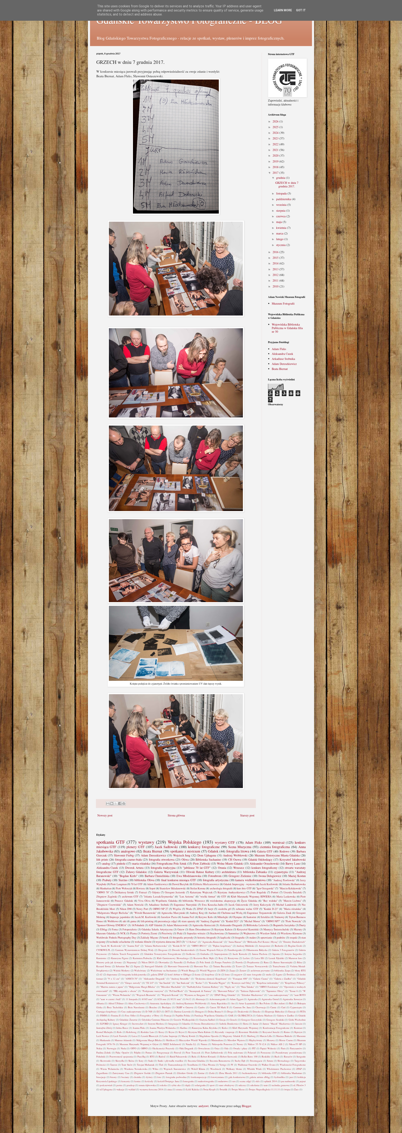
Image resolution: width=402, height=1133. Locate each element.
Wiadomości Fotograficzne (293, 1064)
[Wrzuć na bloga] (112, 803)
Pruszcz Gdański (124, 901)
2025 (276, 127)
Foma (115, 929)
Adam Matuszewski (177, 925)
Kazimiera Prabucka (142, 958)
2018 (276, 167)
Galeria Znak (284, 913)
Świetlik (223, 1089)
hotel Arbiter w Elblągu (179, 974)
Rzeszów (288, 1056)
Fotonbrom (215, 876)
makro (252, 937)
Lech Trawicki (120, 1036)
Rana (266, 962)
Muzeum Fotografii (283, 303)
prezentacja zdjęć (167, 921)
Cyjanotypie (296, 1007)
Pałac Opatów (122, 1052)
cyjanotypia (281, 872)
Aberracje (200, 999)
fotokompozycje (199, 1077)
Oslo (226, 1048)
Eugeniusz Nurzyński (185, 904)
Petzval (177, 1052)
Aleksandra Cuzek (282, 354)
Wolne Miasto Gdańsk (230, 863)
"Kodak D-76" (179, 945)
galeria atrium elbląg (260, 1077)
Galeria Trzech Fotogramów (125, 953)
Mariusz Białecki (284, 1036)
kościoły (149, 1081)
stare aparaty (188, 921)
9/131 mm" (176, 999)
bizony (113, 1077)
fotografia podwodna (176, 1077)
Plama (133, 933)
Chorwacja (260, 1007)
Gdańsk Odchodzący (260, 859)
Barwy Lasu (293, 863)
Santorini (251, 917)
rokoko (163, 1085)
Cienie (273, 1007)
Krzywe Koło (205, 917)
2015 (276, 258)
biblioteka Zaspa (282, 970)
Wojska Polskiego (184, 842)
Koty (221, 958)
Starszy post (247, 815)
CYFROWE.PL (103, 949)
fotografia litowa (237, 851)
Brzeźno (153, 1007)
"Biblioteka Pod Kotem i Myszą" (262, 941)
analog (106, 863)
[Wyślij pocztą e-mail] (108, 803)
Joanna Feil (188, 917)
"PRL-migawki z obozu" (125, 991)
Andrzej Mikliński (245, 945)
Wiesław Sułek (268, 933)
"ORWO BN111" (199, 945)
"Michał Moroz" (252, 921)
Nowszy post (104, 815)
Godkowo (191, 953)
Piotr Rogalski (258, 892)
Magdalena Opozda (208, 1036)
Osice (217, 1048)
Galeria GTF (264, 851)
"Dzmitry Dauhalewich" (294, 941)
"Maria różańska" (292, 909)
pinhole (121, 863)
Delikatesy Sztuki (124, 892)
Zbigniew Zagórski (106, 896)
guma (133, 921)
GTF (223, 896)
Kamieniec (101, 958)
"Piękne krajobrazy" (222, 945)
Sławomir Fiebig (124, 855)
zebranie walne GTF (247, 909)
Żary (296, 1089)
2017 (276, 173)
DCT (167, 1011)
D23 (159, 1011)
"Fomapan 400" (240, 978)
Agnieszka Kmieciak (203, 925)
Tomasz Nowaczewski (257, 966)
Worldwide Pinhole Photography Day (116, 937)
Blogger (246, 1106)
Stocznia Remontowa (220, 1060)
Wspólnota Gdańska (166, 901)
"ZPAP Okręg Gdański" (225, 995)
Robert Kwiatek (208, 1056)
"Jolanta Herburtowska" (156, 945)
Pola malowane (235, 1052)
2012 (276, 275)
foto (159, 1077)
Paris (283, 1048)
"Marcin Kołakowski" (290, 888)
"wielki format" (207, 896)
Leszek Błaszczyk (149, 1036)
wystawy (146, 842)
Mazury (298, 929)
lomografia (188, 1081)
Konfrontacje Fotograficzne (276, 1027)
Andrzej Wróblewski (235, 855)
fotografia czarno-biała (128, 859)
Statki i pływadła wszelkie (170, 1060)
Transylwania (279, 966)
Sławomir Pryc (201, 966)
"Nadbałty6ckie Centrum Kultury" (203, 986)
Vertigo (223, 1064)
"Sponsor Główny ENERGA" (111, 925)
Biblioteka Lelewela (257, 925)
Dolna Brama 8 (215, 1011)
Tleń (161, 1064)
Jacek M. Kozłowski (146, 917)
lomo (227, 974)
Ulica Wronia (208, 1064)
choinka (137, 1077)
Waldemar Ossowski (248, 1064)
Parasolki (178, 962)
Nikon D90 (125, 909)
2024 (276, 133)
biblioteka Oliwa (144, 880)
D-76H (149, 1011)
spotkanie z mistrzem (185, 851)
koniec (137, 1081)
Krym (171, 1032)
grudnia (281, 178)
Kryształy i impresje (224, 1032)
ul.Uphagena (106, 1089)
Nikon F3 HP (295, 1044)
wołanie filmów (143, 942)
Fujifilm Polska (183, 1015)
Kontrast (298, 1027)
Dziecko (257, 1011)
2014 (276, 263)
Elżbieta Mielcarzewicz (206, 884)
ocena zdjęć (245, 1081)
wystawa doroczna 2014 (151, 1089)
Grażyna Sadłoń (207, 1019)
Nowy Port (142, 909)
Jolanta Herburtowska (294, 884)
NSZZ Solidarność (172, 1044)
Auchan (212, 913)
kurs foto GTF (244, 888)
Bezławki (279, 945)
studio (269, 974)
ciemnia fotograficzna (275, 846)
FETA (303, 1011)
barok (165, 937)
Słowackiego (283, 1060)
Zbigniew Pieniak (164, 1073)
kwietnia (281, 228)
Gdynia (156, 892)
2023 (276, 138)
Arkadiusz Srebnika (283, 359)
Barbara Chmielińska (157, 876)
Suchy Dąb (240, 1060)
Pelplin (137, 1052)
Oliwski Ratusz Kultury (200, 872)
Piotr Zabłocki (201, 863)
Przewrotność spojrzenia (121, 1056)
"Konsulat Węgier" (217, 982)
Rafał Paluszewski (178, 1056)
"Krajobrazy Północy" (295, 982)
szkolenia (254, 1085)
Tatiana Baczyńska (222, 966)
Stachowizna (217, 933)
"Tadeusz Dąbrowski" (250, 991)
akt (124, 921)
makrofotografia (206, 1081)
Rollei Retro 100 (249, 1056)
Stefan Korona (197, 888)
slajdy (188, 1085)
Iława (245, 1023)
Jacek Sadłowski (166, 846)
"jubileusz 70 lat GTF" (197, 868)
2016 (276, 252)
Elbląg (103, 929)
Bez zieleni (279, 1003)
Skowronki (105, 1060)
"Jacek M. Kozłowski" (111, 945)
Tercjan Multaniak (146, 1064)
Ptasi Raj (141, 1056)
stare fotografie (254, 974)
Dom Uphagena (206, 855)
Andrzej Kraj (196, 913)
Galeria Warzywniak (166, 872)
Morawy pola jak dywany (109, 962)
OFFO (133, 1048)
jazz (291, 1077)
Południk (100, 1056)
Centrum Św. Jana (242, 1007)
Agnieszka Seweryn (292, 999)
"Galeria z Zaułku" (282, 978)
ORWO (144, 1048)
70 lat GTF (137, 884)
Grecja (222, 1019)
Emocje (292, 1011)
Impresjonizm (221, 953)
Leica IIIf (259, 958)
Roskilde (266, 1056)
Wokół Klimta (198, 1068)
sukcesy (242, 1085)
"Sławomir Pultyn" (226, 991)
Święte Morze (238, 1089)
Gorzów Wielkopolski (184, 1019)
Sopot (152, 888)
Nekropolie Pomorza (222, 1044)
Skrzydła (119, 1060)
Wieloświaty (140, 970)
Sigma (137, 966)
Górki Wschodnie (297, 1019)
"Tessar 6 (293, 991)
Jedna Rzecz (122, 1027)
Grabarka (204, 953)
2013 (276, 269)
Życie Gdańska (249, 901)
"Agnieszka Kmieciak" (212, 941)
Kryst (181, 1032)
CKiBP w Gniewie (184, 1007)
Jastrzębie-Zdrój (104, 1027)
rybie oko (176, 1085)
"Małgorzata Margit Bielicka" (112, 913)
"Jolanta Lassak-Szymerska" (158, 896)
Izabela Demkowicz (229, 1023)
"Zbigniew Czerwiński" (109, 904)
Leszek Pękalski (276, 958)
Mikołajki (222, 917)
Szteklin (265, 917)
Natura (204, 1044)
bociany (125, 1077)
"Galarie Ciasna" (261, 978)
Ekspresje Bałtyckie (274, 1011)
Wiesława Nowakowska (135, 1068)
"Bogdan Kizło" (128, 876)
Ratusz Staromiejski (282, 962)
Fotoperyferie (129, 929)
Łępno (279, 974)
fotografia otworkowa (161, 859)
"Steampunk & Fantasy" (200, 991)
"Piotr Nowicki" (293, 921)
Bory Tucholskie (115, 1007)
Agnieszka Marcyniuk (173, 913)
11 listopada (132, 999)
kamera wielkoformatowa (250, 880)
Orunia (222, 868)
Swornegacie (256, 1060)
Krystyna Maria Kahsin (199, 1032)
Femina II (116, 1015)
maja (279, 222)
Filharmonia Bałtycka (256, 949)
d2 (101, 974)
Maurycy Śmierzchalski (276, 929)
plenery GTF (135, 846)
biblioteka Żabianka (255, 872)
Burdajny (166, 1007)
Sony (141, 1060)
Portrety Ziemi (149, 933)
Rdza (299, 962)
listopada (281, 193)
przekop (131, 1085)
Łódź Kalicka (192, 1089)
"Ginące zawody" (132, 982)
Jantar (255, 1023)
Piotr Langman (118, 884)
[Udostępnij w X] (116, 803)
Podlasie (191, 962)
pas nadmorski (288, 1081)
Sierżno (123, 880)
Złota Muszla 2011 (228, 1073)
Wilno (155, 1068)
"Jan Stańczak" (183, 982)
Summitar (233, 933)
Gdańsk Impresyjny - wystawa (239, 884)
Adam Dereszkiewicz (284, 364)
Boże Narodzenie (136, 1007)
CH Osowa (234, 859)
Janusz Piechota (260, 953)
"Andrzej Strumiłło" (180, 978)
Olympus (237, 917)
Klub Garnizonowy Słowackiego (173, 958)
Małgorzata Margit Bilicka (149, 1040)
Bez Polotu (264, 1003)
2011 (276, 280)
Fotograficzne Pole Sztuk (171, 863)
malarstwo (223, 1081)
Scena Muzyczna (239, 846)
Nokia (99, 1048)
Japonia (276, 953)
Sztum (270, 1060)
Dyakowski (243, 1011)
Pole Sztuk (205, 962)
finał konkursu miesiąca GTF (178, 880)
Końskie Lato (147, 1032)
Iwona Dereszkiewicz (204, 1023)
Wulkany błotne (234, 1068)
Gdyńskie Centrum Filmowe (155, 1019)
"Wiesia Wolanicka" (121, 995)
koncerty (125, 1081)
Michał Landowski (286, 904)
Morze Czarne (286, 1040)
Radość (162, 1056)
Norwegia (111, 1048)
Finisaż (143, 892)
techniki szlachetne (120, 942)
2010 (276, 286)
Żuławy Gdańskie (136, 872)
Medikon (170, 1040)
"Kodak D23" (232, 921)
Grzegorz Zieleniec (240, 876)
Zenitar (201, 1073)
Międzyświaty (255, 1040)
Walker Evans (268, 1064)
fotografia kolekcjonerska (133, 974)
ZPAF (200, 909)
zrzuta (179, 1089)
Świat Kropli (209, 1089)
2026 (276, 121)
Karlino (184, 1027)
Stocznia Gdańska (196, 1060)
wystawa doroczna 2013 (168, 942)
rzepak (293, 937)
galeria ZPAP (157, 974)
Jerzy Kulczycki (262, 904)
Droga (230, 1011)
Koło (119, 1032)
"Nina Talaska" (247, 986)
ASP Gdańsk (155, 925)
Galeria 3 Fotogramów (283, 949)
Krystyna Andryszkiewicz (232, 892)
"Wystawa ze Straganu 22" (196, 995)
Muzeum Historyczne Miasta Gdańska (277, 855)
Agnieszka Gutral (270, 999)
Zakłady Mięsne (149, 937)
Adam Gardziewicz (157, 884)
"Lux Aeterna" (187, 896)
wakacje (120, 1089)
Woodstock (215, 1068)
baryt (210, 909)
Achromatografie (217, 999)
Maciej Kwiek (188, 1036)
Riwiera (140, 888)
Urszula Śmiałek (292, 892)
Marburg (251, 1036)
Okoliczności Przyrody (163, 1048)
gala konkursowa (236, 1077)
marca (280, 233)
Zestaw (243, 970)
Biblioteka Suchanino (208, 859)
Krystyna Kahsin (223, 929)
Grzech (233, 1019)
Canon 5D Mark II (219, 1007)
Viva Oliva (144, 901)
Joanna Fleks (139, 1027)
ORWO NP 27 (160, 909)
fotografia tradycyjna (163, 868)
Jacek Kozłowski (269, 884)
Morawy (271, 1040)
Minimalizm (217, 1040)
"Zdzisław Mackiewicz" (252, 995)
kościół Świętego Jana (168, 1081)
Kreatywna (233, 958)
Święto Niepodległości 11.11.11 (264, 1089)
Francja (167, 1015)
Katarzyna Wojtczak (201, 892)
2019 (276, 161)
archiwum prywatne (260, 970)
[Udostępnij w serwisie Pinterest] (124, 803)
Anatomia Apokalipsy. (160, 1003)
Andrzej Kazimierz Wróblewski (191, 1003)
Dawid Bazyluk (180, 884)
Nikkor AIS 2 (277, 1044)
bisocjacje (101, 1077)
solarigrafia (200, 1085)
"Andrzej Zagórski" (210, 921)
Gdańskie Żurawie (128, 1019)
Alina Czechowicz (137, 1003)
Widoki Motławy (121, 970)
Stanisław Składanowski (173, 888)
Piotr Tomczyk (193, 1052)
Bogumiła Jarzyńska (284, 925)
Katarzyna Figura (119, 958)
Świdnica (291, 974)
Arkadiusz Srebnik (159, 904)
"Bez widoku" (269, 901)
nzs (234, 1081)
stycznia (281, 245)
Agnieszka (252, 999)
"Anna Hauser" (235, 941)
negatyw (238, 974)
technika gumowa (280, 1085)
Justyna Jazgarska (293, 953)
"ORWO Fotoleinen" (269, 986)
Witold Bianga (188, 970)
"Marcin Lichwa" (292, 901)
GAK (230, 1015)
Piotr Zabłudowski (214, 1052)
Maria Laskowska (286, 896)
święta (287, 1089)
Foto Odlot (130, 1015)
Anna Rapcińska (219, 1003)
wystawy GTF (225, 842)
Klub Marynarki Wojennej (245, 1027)
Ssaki (150, 1060)
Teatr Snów (127, 1064)
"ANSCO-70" (131, 978)
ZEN (222, 970)
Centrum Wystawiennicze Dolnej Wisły (134, 949)
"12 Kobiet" (191, 941)
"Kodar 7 (199, 982)
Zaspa (232, 970)
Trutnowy (279, 917)
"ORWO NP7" (272, 921)
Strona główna (176, 815)
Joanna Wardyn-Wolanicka (163, 1027)
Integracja (173, 1023)
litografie (240, 937)
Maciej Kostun (297, 876)
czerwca (281, 216)
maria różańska (141, 863)
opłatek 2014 (270, 1081)
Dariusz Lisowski (182, 1011)
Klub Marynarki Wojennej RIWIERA (251, 896)
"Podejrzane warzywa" (153, 991)
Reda (194, 1056)
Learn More (283, 10)
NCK (123, 933)
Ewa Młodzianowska (189, 876)
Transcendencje (175, 1064)
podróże (281, 937)
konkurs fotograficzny (264, 868)
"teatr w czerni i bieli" (110, 999)
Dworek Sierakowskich (183, 949)
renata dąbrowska (147, 1085)
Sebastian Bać (122, 966)
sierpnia (281, 210)
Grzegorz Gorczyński (251, 1019)
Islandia (186, 1023)
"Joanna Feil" (133, 945)
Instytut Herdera (156, 1023)
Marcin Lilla (266, 1036)
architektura (229, 872)
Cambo (201, 1007)
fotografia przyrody (183, 937)
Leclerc (246, 958)
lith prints (102, 859)
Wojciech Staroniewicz (175, 1068)
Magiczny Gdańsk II (233, 1036)
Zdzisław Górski (185, 1073)
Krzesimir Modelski (248, 1032)
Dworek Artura (134, 868)
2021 (276, 150)
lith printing (147, 921)
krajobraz (209, 974)
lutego (280, 239)
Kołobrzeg (131, 1032)
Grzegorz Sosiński (275, 1019)
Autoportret (264, 945)
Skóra (131, 1060)
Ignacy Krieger (120, 1023)
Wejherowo (249, 933)
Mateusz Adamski (123, 1040)
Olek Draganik (186, 1048)
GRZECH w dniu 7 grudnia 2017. (286, 184)
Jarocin (298, 1023)
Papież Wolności (268, 1048)
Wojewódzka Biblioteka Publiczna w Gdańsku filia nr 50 (287, 327)
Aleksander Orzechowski (264, 863)
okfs (257, 1081)
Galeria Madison (264, 1015)
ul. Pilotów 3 (299, 1085)
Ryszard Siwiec (103, 966)
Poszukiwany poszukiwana (289, 1052)
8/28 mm (161, 999)
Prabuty (107, 880)
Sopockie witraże (196, 933)
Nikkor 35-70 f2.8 (257, 1044)
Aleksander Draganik (230, 925)
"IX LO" (150, 982)
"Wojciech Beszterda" (145, 995)
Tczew (239, 966)
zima (169, 1089)
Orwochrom (204, 1048)
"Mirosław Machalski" (171, 986)
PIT (254, 1048)
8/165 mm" (147, 999)
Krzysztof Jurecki (271, 1032)
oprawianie (266, 937)
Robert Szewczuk (228, 1056)
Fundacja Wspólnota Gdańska (209, 1015)
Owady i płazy (240, 1048)
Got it (301, 10)
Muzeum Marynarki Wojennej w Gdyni (139, 1044)
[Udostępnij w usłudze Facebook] (120, 803)
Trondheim (192, 1064)
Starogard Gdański (154, 966)
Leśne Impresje (169, 1036)
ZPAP (299, 1068)
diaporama (112, 974)
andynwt (203, 1106)
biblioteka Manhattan (291, 1073)
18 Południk (137, 925)
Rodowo (284, 851)
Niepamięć (132, 962)
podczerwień (106, 1085)
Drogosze (163, 949)
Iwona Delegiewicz (270, 876)
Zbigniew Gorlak (142, 1073)
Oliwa (185, 859)
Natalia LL (191, 1044)
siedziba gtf (224, 909)
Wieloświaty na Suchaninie (164, 970)
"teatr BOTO (300, 995)
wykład (131, 1089)
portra (119, 1085)
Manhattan (105, 888)
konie (198, 974)
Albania (100, 1003)
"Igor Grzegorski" (265, 888)
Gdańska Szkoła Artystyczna (157, 929)
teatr (266, 1085)
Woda (189, 909)
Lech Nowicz (102, 1036)
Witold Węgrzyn (208, 970)
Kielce (225, 1027)
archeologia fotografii (221, 888)
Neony (240, 1044)
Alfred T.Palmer (116, 1003)
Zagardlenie (102, 1073)
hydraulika (279, 1077)
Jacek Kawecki (240, 953)
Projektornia (253, 962)
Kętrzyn (298, 1032)
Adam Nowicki (135, 904)
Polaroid (252, 1052)
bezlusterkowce (249, 1073)
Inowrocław (138, 1023)
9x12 (188, 999)
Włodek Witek (254, 1068)
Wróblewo (112, 921)
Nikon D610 (148, 962)
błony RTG (300, 970)
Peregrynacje (163, 1052)
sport (212, 1085)
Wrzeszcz (238, 868)
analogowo (128, 851)
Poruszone (266, 1052)
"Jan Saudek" (164, 982)
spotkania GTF (110, 842)
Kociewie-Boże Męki (203, 958)
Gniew (180, 929)
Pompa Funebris (223, 962)
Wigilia (177, 909)
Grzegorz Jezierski (175, 892)
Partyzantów (296, 1048)
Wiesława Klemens (291, 933)
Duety (302, 925)
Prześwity (167, 933)
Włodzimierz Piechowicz (279, 1068)
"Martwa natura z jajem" (112, 986)
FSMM (103, 1015)
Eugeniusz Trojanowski (259, 913)
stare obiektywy (226, 1085)
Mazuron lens (295, 958)
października (284, 199)
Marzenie (301, 1036)
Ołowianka (163, 962)
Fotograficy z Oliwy (150, 1015)
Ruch (277, 1056)
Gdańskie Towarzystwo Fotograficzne (162, 953)
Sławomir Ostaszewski (178, 966)
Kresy (161, 1032)
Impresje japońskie (120, 917)
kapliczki (225, 937)
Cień (283, 1007)
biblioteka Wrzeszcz (194, 901)
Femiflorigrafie (235, 949)
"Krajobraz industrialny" (268, 982)
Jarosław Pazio (169, 917)
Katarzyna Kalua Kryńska (204, 1027)
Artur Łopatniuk (247, 1003)
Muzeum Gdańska (106, 933)
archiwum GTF (130, 896)
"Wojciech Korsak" (170, 995)
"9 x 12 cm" (113, 978)
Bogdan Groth (295, 945)
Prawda (239, 962)
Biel (291, 1003)
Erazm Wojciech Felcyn (211, 949)
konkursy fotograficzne (204, 846)
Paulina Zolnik (103, 1052)
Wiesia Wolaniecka (109, 1068)
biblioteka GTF (269, 1073)
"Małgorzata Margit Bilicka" (142, 986)
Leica (134, 1036)
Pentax (149, 1052)
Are (233, 1003)
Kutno (287, 1032)
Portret (274, 892)
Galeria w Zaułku (285, 1015)
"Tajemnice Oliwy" (274, 991)
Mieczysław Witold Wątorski (193, 1040)
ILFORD (104, 1023)
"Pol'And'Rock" (176, 991)
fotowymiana (217, 1077)
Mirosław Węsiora (236, 1040)
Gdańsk (213, 851)
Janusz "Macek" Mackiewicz (277, 1023)
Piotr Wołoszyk (124, 888)
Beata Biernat (280, 369)
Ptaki (180, 933)
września (281, 205)
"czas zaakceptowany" (278, 995)
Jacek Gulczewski (238, 904)
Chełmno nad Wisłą (232, 913)
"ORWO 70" (103, 892)
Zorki (212, 1073)
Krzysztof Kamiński (248, 929)
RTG (152, 1056)
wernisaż (278, 842)
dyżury (149, 1077)
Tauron (113, 1064)
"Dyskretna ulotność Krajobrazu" (211, 978)
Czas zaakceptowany (131, 1011)
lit (219, 974)
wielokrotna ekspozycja (223, 901)
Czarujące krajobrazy (106, 1011)
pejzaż (303, 1081)
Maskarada (105, 1040)
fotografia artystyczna (215, 880)
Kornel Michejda (104, 1032)
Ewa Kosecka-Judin (212, 904)
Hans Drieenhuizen (199, 929)
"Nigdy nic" (230, 986)
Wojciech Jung (182, 855)
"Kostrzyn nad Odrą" (241, 982)
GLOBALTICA (245, 1015)
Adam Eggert (236, 999)
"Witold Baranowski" (145, 913)
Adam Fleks (279, 349)
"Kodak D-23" (270, 909)
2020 (276, 155)
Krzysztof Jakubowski (293, 859)
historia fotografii (206, 937)
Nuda (123, 1048)
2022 (276, 144)
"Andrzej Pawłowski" (284, 880)
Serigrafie (301, 1056)
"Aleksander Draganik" (154, 978)
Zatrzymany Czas (120, 1073)
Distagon (199, 1011)
